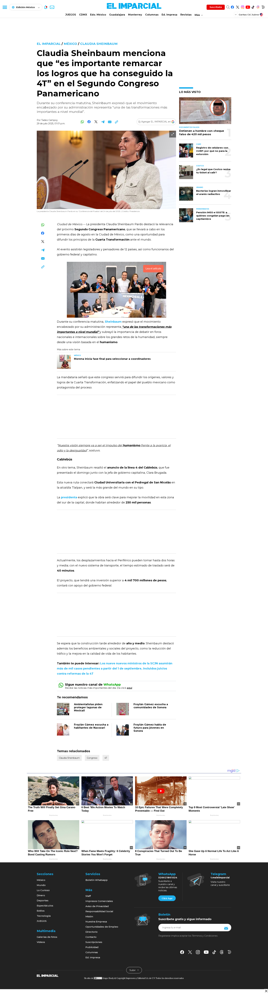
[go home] (47, 975)
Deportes (42, 900)
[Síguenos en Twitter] (237, 6)
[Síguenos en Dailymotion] (263, 6)
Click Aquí (167, 898)
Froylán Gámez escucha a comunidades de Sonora (151, 706)
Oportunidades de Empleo (101, 926)
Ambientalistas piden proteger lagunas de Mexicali (88, 707)
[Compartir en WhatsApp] (82, 122)
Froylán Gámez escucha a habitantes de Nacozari (91, 726)
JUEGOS (70, 14)
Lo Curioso (43, 890)
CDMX (83, 14)
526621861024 (167, 877)
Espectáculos (45, 905)
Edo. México (98, 14)
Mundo (41, 885)
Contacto (90, 936)
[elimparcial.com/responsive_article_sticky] (266, 991)
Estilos (41, 910)
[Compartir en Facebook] (89, 122)
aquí (129, 687)
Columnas (152, 14)
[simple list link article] (205, 112)
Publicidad (91, 947)
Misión (89, 916)
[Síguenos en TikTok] (252, 6)
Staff (88, 895)
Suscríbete (216, 7)
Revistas (186, 14)
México (70, 44)
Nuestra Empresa (96, 921)
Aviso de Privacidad (97, 906)
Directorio (91, 931)
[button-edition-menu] (236, 14)
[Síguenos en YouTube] (247, 6)
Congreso (92, 758)
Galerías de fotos (47, 936)
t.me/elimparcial (220, 877)
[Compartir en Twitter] (96, 122)
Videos (41, 942)
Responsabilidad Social (99, 911)
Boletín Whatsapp (96, 880)
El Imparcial (49, 44)
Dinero (41, 895)
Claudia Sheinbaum (99, 44)
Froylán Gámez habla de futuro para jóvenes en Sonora (150, 727)
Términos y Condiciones (204, 935)
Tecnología (44, 915)
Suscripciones (93, 942)
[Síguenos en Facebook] (232, 6)
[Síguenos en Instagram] (242, 6)
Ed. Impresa (169, 14)
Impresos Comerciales (99, 901)
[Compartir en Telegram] (102, 122)
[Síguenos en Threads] (258, 6)
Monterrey (135, 14)
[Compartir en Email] (109, 122)
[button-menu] (4, 7)
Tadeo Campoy (49, 120)
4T (106, 758)
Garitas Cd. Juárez (249, 14)
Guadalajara (117, 14)
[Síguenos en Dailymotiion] (229, 952)
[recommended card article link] (64, 362)
